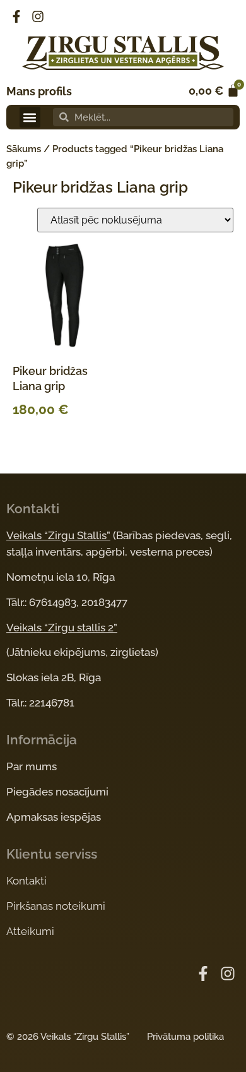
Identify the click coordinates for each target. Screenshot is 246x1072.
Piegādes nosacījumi (57, 791)
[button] (30, 117)
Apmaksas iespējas (53, 817)
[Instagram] (38, 16)
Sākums (23, 149)
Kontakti (26, 880)
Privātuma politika (185, 1036)
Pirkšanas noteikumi (55, 906)
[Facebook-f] (16, 16)
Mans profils (39, 91)
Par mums (31, 766)
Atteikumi (30, 931)
